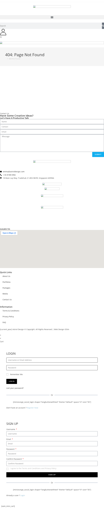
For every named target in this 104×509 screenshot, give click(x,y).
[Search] (103, 26)
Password (10, 449)
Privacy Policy (8, 316)
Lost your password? (15, 388)
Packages (6, 288)
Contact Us (7, 299)
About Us (6, 276)
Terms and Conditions (31, 468)
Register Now (32, 408)
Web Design (59, 329)
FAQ (4, 322)
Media (5, 293)
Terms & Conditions (11, 310)
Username (11, 429)
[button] (52, 17)
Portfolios (7, 282)
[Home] (5, 59)
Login (22, 495)
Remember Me (16, 374)
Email (9, 439)
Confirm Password (14, 459)
